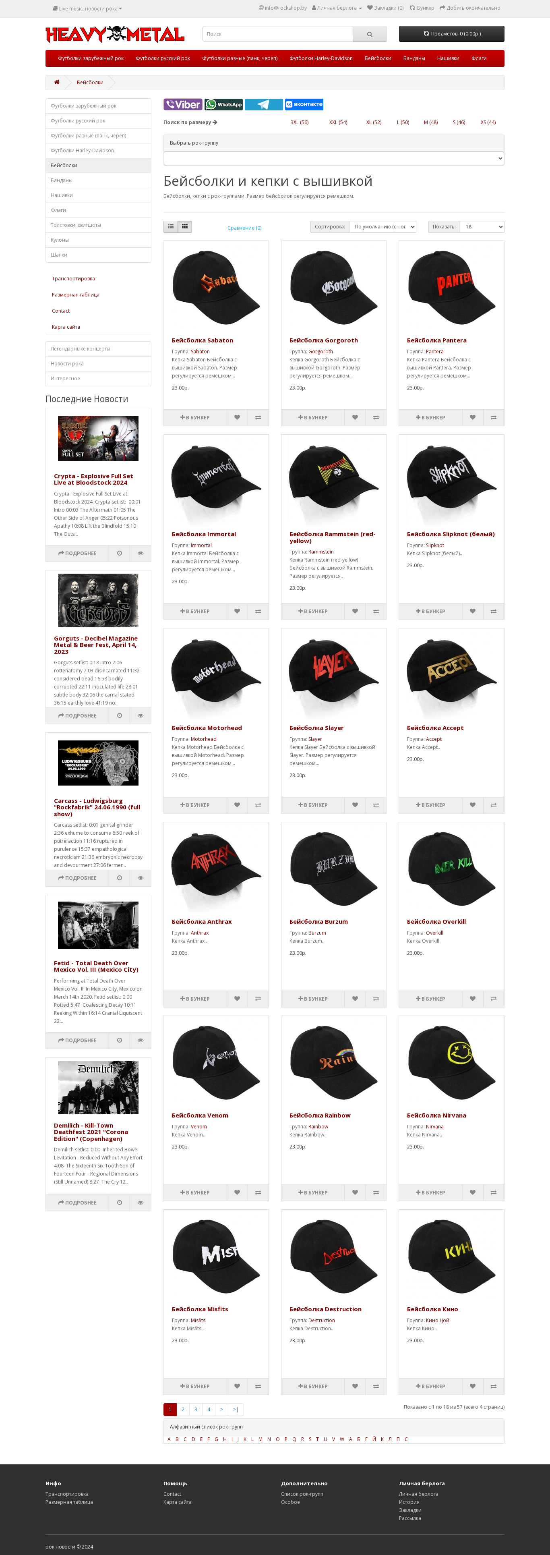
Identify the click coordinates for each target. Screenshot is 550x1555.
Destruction (321, 1320)
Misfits (198, 1320)
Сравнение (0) (244, 227)
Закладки (410, 1510)
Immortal (201, 545)
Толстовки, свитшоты (76, 225)
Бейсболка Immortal (204, 534)
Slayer (315, 739)
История (409, 1502)
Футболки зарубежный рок (91, 58)
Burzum (317, 932)
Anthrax (200, 932)
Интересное (65, 378)
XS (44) (488, 122)
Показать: (444, 226)
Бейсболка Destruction (325, 1309)
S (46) (459, 122)
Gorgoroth (320, 351)
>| (236, 1409)
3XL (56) (299, 122)
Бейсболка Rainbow (320, 1115)
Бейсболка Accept (435, 728)
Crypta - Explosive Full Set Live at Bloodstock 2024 (93, 479)
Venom (199, 1126)
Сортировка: (330, 226)
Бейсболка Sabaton (202, 340)
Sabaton (200, 351)
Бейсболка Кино (432, 1309)
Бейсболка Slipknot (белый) (451, 534)
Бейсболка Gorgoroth (323, 340)
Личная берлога (418, 1494)
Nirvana (435, 1126)
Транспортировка (73, 278)
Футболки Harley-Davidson (321, 58)
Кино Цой (437, 1320)
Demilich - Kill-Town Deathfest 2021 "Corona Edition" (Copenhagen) (91, 1131)
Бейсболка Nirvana (436, 1115)
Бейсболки (378, 58)
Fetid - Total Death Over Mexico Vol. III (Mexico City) (96, 966)
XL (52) (373, 122)
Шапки (59, 254)
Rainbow (318, 1126)
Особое (290, 1502)
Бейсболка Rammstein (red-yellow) (332, 537)
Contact (61, 310)
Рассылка (410, 1518)
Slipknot (435, 545)
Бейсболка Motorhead (207, 728)
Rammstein (321, 551)
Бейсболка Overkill (436, 921)
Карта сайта (66, 326)
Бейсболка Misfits (200, 1309)
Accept (434, 739)
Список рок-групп (302, 1494)
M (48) (431, 122)
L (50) (403, 122)
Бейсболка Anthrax (202, 921)
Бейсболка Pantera (437, 340)
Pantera (435, 351)
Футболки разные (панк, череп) (239, 58)
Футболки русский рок (163, 58)
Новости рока (67, 363)
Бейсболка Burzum (318, 921)
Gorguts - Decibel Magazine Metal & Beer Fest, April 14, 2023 (96, 644)
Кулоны (60, 239)
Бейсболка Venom (200, 1115)
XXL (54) (338, 122)
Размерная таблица (75, 294)
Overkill (434, 932)
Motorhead (204, 739)
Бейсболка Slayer (316, 728)
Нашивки (448, 58)
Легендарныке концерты (80, 348)
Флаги (479, 58)
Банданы (414, 58)
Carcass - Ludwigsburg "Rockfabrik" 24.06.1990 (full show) (97, 807)
